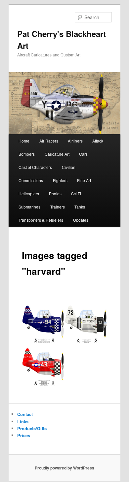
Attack (97, 141)
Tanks (79, 206)
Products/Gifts (32, 428)
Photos (55, 193)
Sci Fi (76, 193)
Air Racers (48, 141)
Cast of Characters (35, 167)
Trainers (57, 206)
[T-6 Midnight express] (43, 323)
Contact (25, 414)
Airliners (75, 141)
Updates (80, 220)
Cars (83, 154)
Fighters (60, 180)
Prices (23, 435)
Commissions (31, 180)
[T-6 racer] (86, 323)
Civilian (68, 167)
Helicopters (29, 193)
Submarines (29, 206)
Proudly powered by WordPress (64, 468)
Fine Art (84, 180)
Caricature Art (57, 154)
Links (22, 421)
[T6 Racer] (43, 365)
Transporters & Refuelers (41, 220)
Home (24, 141)
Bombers (27, 154)
